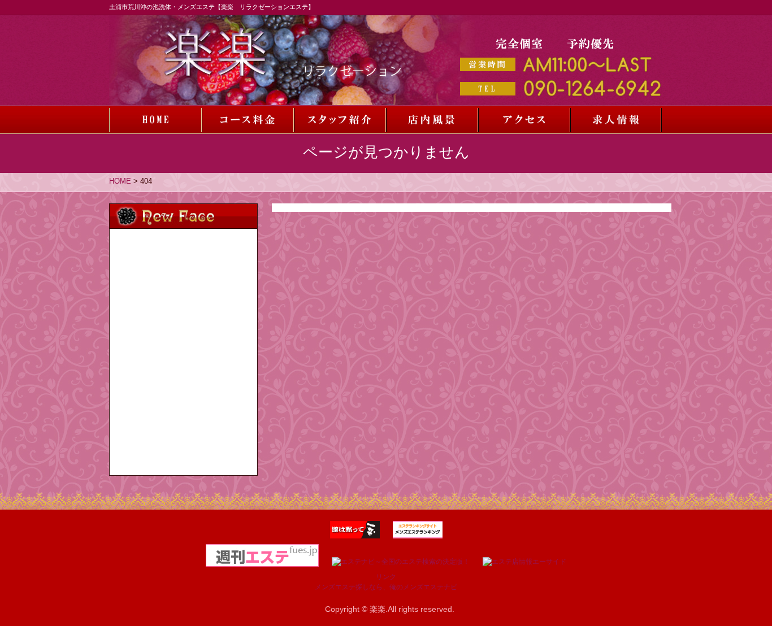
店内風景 (431, 120)
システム (247, 120)
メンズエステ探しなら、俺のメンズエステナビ (386, 587)
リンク (386, 577)
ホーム (155, 120)
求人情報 (616, 120)
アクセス (524, 120)
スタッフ (339, 120)
